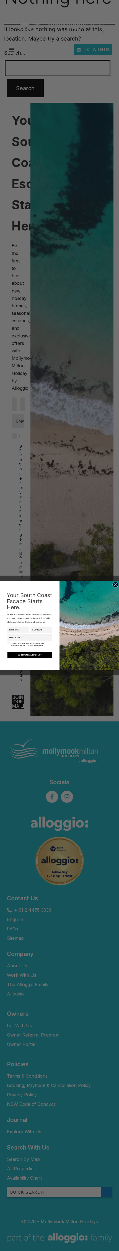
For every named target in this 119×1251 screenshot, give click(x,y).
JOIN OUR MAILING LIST (30, 654)
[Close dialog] (115, 584)
